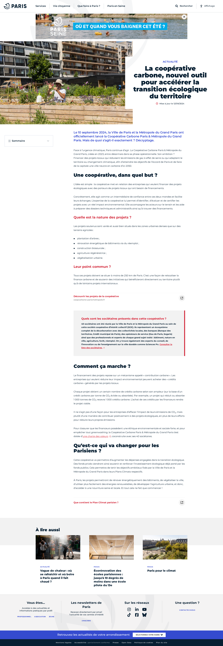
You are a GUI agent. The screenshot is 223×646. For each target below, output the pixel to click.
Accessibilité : (92, 643)
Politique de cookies (143, 643)
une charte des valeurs (95, 436)
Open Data (126, 643)
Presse (116, 643)
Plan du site (161, 643)
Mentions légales (63, 643)
